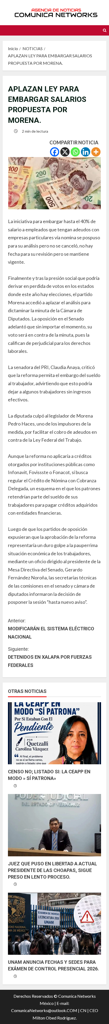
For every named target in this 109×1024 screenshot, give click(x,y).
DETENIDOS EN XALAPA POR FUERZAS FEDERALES (50, 657)
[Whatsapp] (75, 152)
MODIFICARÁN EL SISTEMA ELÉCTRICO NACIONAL (51, 629)
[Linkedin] (85, 152)
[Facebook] (54, 152)
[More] (96, 152)
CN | (84, 1010)
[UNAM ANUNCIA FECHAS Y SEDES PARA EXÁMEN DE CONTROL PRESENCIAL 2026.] (54, 924)
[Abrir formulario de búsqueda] (104, 30)
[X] (65, 152)
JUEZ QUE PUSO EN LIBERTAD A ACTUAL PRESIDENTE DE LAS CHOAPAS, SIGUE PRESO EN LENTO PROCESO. (52, 870)
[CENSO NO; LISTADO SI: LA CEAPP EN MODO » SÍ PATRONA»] (54, 733)
